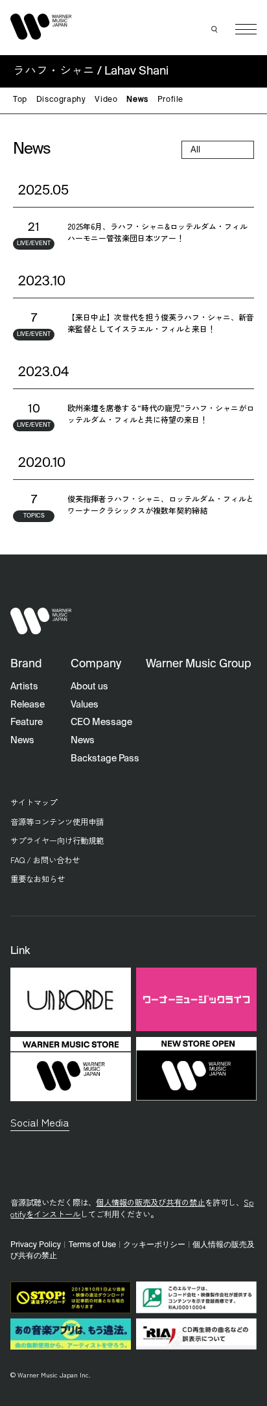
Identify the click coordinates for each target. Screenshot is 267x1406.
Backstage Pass (105, 758)
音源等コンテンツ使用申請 (57, 822)
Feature (26, 722)
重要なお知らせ (37, 879)
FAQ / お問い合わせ (45, 860)
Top (20, 100)
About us (89, 686)
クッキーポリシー (154, 1245)
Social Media (39, 1122)
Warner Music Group (198, 664)
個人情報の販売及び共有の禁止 (150, 1202)
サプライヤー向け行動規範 (57, 840)
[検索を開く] (214, 29)
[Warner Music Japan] (40, 621)
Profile (170, 100)
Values (85, 704)
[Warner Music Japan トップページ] (40, 26)
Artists (24, 686)
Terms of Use (92, 1245)
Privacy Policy (35, 1245)
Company (96, 664)
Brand (26, 664)
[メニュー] (246, 29)
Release (27, 704)
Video (106, 100)
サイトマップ (33, 802)
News (137, 100)
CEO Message (101, 722)
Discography (61, 100)
